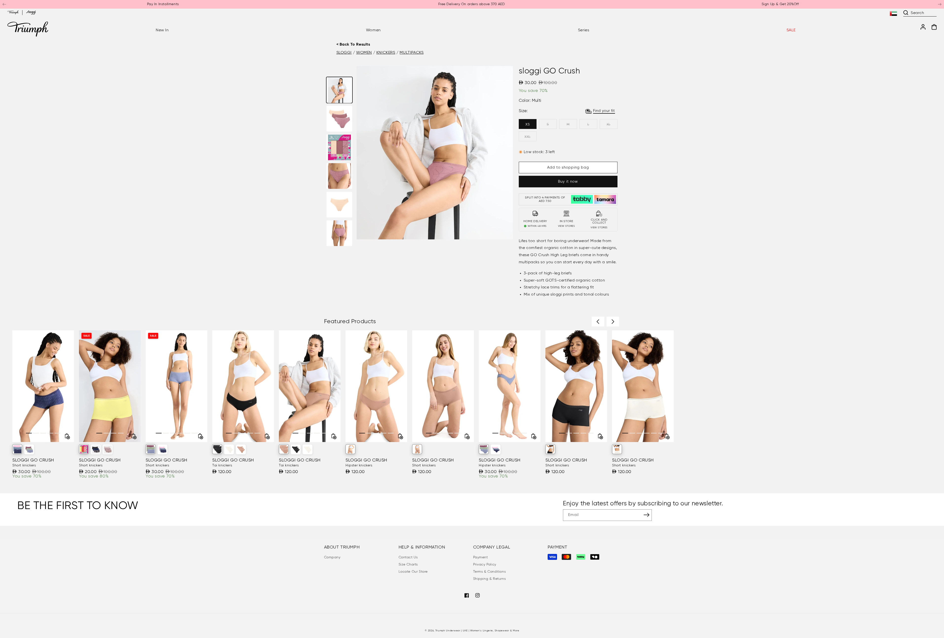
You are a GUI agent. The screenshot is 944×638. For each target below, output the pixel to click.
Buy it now (568, 181)
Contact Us (408, 557)
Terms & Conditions (489, 571)
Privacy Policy (484, 564)
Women (373, 30)
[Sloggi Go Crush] (96, 449)
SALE (791, 30)
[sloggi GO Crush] (17, 449)
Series (583, 30)
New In (162, 30)
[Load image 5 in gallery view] (339, 205)
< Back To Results (353, 45)
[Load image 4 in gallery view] (339, 176)
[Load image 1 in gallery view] (339, 90)
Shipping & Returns (489, 579)
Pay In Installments (163, 4)
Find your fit (604, 111)
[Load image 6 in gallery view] (339, 233)
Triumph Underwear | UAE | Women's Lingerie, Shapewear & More (477, 630)
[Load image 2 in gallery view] (339, 119)
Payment (480, 557)
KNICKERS (385, 53)
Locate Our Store (413, 571)
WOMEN (364, 53)
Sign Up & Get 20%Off (780, 4)
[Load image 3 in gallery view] (339, 147)
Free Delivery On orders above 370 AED (471, 4)
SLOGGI (344, 53)
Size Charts (408, 564)
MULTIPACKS (412, 53)
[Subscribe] (646, 514)
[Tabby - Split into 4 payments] (582, 199)
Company (332, 557)
